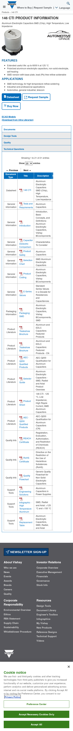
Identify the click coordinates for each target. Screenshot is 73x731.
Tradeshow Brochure (24, 332)
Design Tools (10, 136)
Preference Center (36, 704)
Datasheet (12, 97)
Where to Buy (24, 7)
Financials (42, 576)
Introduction (25, 225)
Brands (8, 585)
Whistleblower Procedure (17, 631)
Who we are (10, 567)
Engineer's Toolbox (47, 614)
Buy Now (12, 106)
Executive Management (49, 572)
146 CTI (27, 189)
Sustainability (11, 627)
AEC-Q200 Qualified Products (24, 362)
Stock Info (42, 585)
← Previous (12, 170)
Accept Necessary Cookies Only (36, 714)
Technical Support (46, 636)
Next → (27, 170)
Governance (43, 580)
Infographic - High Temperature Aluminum (25, 507)
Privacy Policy (12, 697)
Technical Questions (14, 149)
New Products (44, 627)
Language (64, 8)
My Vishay (42, 623)
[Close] (69, 667)
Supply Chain (11, 623)
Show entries (29, 163)
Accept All (36, 724)
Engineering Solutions (25, 493)
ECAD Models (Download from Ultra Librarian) (17, 118)
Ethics (7, 614)
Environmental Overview (17, 610)
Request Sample (37, 97)
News (7, 572)
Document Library (46, 610)
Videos (40, 640)
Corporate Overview (47, 567)
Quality (7, 142)
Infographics (43, 619)
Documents (9, 129)
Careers (8, 589)
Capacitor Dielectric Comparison (26, 243)
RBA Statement (12, 618)
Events (7, 576)
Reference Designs (46, 632)
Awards (8, 580)
